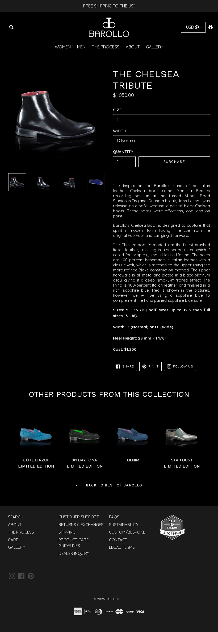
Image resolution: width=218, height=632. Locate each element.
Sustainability (124, 524)
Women (63, 46)
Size (117, 109)
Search (15, 516)
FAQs (114, 516)
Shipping (67, 532)
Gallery (154, 46)
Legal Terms (122, 547)
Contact (118, 539)
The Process (105, 46)
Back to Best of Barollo (113, 485)
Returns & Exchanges (80, 524)
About (133, 46)
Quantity (123, 151)
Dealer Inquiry (73, 553)
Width (119, 130)
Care (13, 539)
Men (81, 46)
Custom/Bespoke (127, 532)
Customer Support (78, 516)
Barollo (112, 599)
